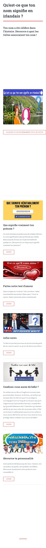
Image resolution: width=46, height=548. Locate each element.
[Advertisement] (23, 62)
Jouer (8, 252)
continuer (23, 538)
